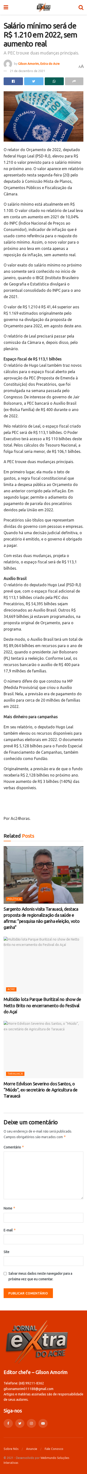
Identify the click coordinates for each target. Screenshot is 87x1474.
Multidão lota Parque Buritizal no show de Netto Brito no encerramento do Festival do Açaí (42, 1005)
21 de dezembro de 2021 (27, 71)
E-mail (10, 1230)
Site (6, 1252)
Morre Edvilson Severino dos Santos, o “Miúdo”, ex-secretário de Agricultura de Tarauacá (41, 1089)
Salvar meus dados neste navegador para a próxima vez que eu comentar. (40, 1276)
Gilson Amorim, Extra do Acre (39, 63)
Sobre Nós (11, 1448)
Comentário (14, 1147)
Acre (11, 989)
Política (14, 898)
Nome (9, 1208)
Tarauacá (15, 1073)
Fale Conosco (54, 1448)
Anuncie (31, 1448)
